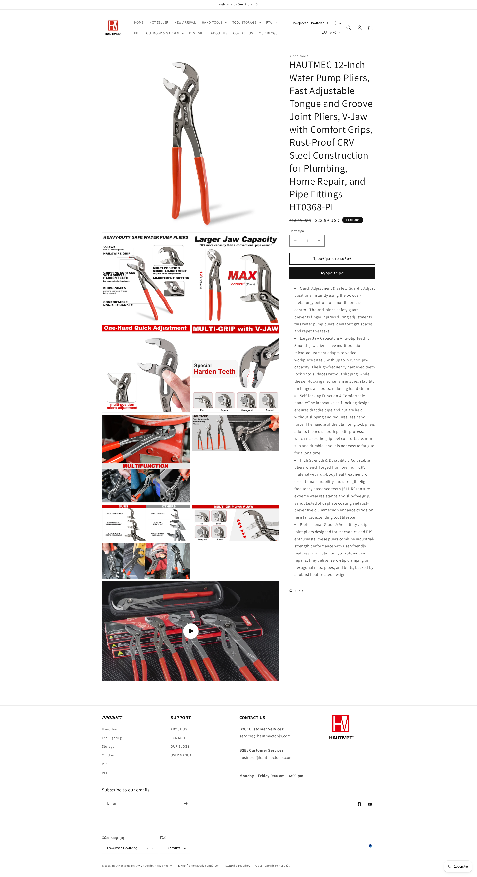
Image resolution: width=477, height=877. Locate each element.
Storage (108, 746)
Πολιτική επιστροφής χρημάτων (198, 865)
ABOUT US (179, 729)
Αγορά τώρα (332, 273)
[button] (214, 22)
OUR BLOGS (180, 746)
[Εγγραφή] (185, 803)
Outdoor (109, 755)
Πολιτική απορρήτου (237, 865)
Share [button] (299, 590)
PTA (105, 764)
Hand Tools (111, 729)
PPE (105, 772)
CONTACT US (181, 737)
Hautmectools (121, 865)
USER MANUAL (182, 755)
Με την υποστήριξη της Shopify (151, 865)
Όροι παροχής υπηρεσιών (272, 865)
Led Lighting (112, 737)
